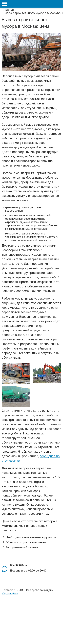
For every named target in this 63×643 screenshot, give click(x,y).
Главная (8, 10)
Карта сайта (10, 594)
